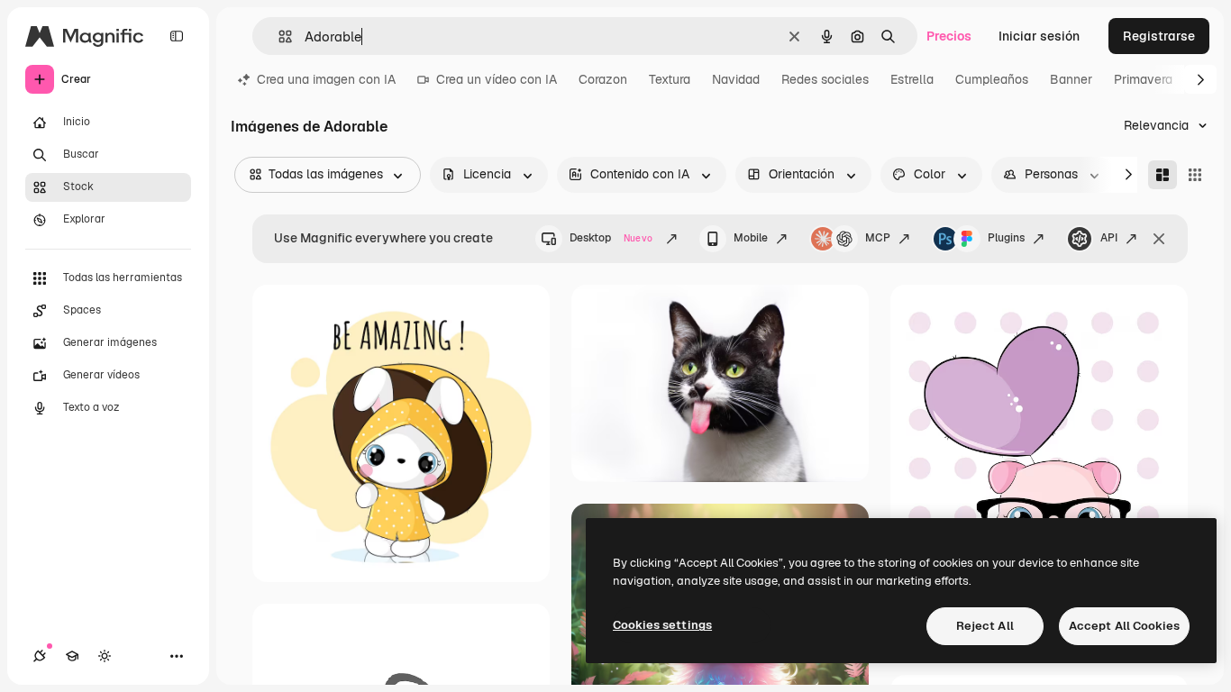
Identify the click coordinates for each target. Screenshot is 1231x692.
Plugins (1006, 238)
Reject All (985, 625)
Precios (948, 36)
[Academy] (72, 656)
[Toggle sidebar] (176, 36)
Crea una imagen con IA (326, 79)
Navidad (736, 79)
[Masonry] (1162, 174)
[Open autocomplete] (278, 36)
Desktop (611, 238)
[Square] (1195, 174)
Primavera (1143, 79)
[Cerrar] (1159, 239)
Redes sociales (825, 79)
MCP (877, 238)
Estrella (912, 79)
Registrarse (1159, 36)
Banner (1071, 79)
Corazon (603, 79)
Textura (669, 79)
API (1108, 238)
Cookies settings (662, 625)
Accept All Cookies (1124, 625)
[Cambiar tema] (104, 656)
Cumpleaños (991, 79)
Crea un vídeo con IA (496, 79)
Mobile (751, 238)
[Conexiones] (39, 656)
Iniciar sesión (1039, 36)
